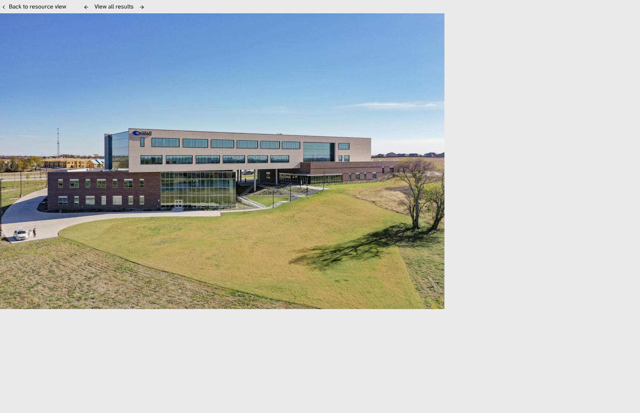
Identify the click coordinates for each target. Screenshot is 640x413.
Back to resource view (37, 6)
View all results (114, 6)
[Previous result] (86, 7)
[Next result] (142, 7)
